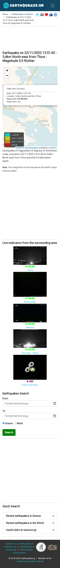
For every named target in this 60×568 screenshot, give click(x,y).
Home (5, 14)
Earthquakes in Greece (22, 14)
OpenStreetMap (31, 147)
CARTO (53, 147)
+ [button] (7, 70)
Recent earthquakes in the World (30, 523)
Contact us (11, 544)
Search (9, 432)
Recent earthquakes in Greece (30, 515)
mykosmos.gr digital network (30, 561)
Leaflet (19, 147)
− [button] (7, 75)
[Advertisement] (30, 38)
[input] (26, 403)
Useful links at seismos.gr (30, 530)
